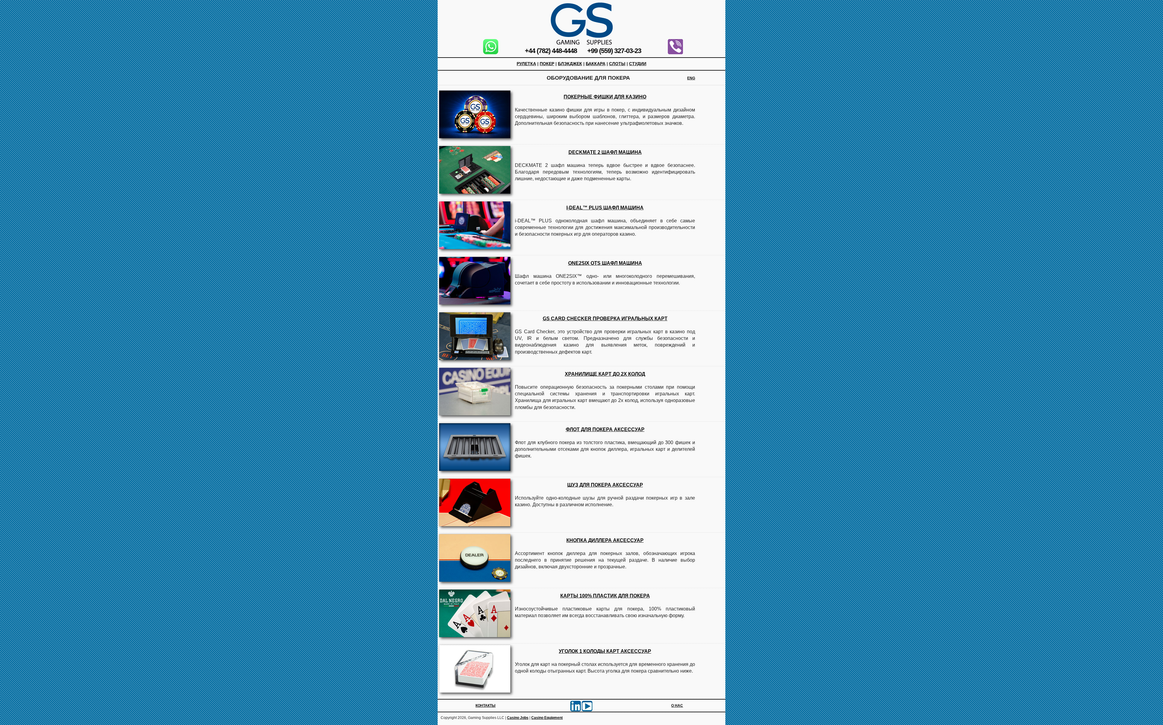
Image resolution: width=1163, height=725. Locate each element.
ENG (691, 78)
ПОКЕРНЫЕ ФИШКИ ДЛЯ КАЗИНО (605, 96)
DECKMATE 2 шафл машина (605, 152)
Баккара (595, 63)
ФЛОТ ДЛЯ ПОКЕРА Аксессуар (605, 429)
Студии (637, 63)
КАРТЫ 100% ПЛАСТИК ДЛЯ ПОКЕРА (605, 595)
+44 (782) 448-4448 (551, 51)
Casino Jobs (517, 718)
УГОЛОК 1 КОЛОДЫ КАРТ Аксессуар (605, 651)
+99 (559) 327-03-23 (614, 51)
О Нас (677, 705)
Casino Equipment (547, 718)
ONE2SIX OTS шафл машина (605, 263)
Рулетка (526, 63)
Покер (547, 63)
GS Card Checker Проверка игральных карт (605, 318)
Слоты (617, 63)
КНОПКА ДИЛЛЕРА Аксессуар (605, 540)
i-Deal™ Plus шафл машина (605, 207)
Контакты (485, 705)
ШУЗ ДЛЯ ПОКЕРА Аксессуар (605, 484)
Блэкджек (570, 63)
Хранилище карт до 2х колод (605, 374)
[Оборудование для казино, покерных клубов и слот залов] (581, 23)
